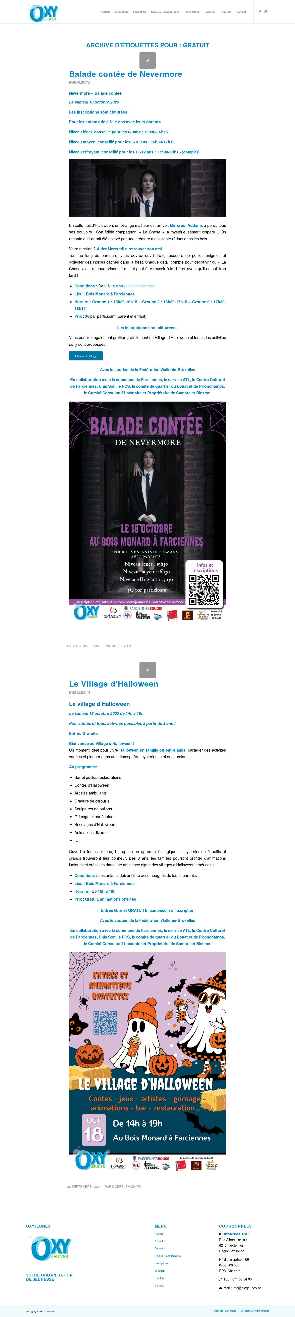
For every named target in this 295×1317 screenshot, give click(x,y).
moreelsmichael (127, 1186)
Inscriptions (161, 1263)
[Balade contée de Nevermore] (147, 60)
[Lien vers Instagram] (266, 12)
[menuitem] (105, 11)
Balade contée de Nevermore (125, 73)
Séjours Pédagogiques (168, 1256)
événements (79, 82)
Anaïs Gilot (121, 645)
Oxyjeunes (49, 1311)
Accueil (159, 1233)
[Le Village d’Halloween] (147, 670)
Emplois (159, 1278)
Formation (160, 1248)
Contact (159, 1285)
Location (160, 1270)
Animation (160, 1241)
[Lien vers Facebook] (260, 12)
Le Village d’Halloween (114, 683)
